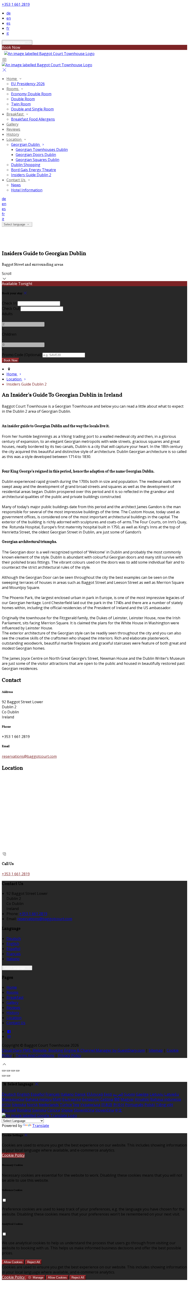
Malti (57, 1099)
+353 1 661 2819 (16, 4)
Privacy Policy (69, 1055)
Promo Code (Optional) (21, 354)
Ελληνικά (95, 1094)
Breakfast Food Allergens (33, 119)
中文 (118, 1110)
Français (13, 953)
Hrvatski (142, 1099)
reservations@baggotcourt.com (29, 756)
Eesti (108, 1094)
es (8, 23)
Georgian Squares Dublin (37, 159)
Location (14, 139)
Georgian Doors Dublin (36, 154)
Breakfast (15, 114)
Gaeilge (142, 1094)
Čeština (106, 1099)
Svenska (39, 1110)
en (8, 18)
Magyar (127, 1099)
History (12, 134)
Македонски (13, 1099)
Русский (9, 1110)
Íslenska (19, 1104)
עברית (6, 1104)
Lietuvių (156, 1094)
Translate (40, 1125)
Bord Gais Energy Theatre (33, 169)
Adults (7, 313)
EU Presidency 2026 (28, 83)
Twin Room (21, 104)
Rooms (12, 88)
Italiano (13, 958)
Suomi (129, 1094)
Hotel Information (26, 190)
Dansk (80, 1094)
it (7, 33)
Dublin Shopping (25, 164)
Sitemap (156, 1050)
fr (7, 28)
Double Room (23, 98)
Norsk (32, 1104)
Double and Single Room (32, 109)
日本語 (106, 1104)
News (16, 184)
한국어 (118, 1104)
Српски (53, 1110)
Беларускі (90, 1099)
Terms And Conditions (35, 1055)
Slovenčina (104, 1110)
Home (12, 78)
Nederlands (49, 1104)
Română (24, 1110)
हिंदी (117, 1099)
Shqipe (67, 1110)
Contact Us (16, 179)
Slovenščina (84, 1110)
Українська (90, 1104)
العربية (118, 1094)
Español (13, 948)
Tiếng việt (164, 1104)
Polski (150, 1104)
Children (9, 334)
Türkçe (66, 1104)
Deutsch (13, 938)
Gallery (12, 124)
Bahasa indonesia (165, 1099)
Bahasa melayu (38, 1099)
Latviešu (171, 1094)
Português (134, 1104)
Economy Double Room (31, 93)
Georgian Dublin (26, 144)
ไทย (76, 1104)
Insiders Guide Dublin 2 (31, 174)
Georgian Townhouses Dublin (42, 149)
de (8, 13)
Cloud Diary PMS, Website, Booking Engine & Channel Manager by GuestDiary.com (73, 1050)
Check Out (11, 308)
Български (71, 1099)
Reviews (13, 129)
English (12, 943)
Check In (9, 303)
